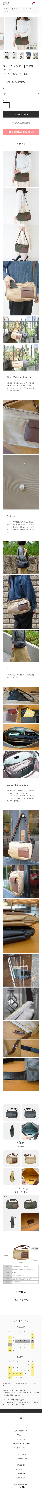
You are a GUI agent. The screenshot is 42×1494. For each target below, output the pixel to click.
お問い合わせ (21, 1478)
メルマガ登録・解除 (21, 1458)
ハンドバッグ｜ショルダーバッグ (19, 9)
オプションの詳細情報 (15, 81)
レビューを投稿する (21, 1300)
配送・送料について (21, 1431)
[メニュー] (38, 3)
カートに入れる (22, 114)
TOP (5, 9)
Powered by (15, 1487)
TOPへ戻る (21, 1411)
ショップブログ (21, 1454)
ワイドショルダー (9, 11)
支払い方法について (21, 1439)
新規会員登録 (21, 1465)
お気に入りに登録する (22, 123)
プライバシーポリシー (21, 1448)
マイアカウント (21, 1469)
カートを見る (21, 1473)
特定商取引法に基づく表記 (21, 1443)
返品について (21, 1435)
